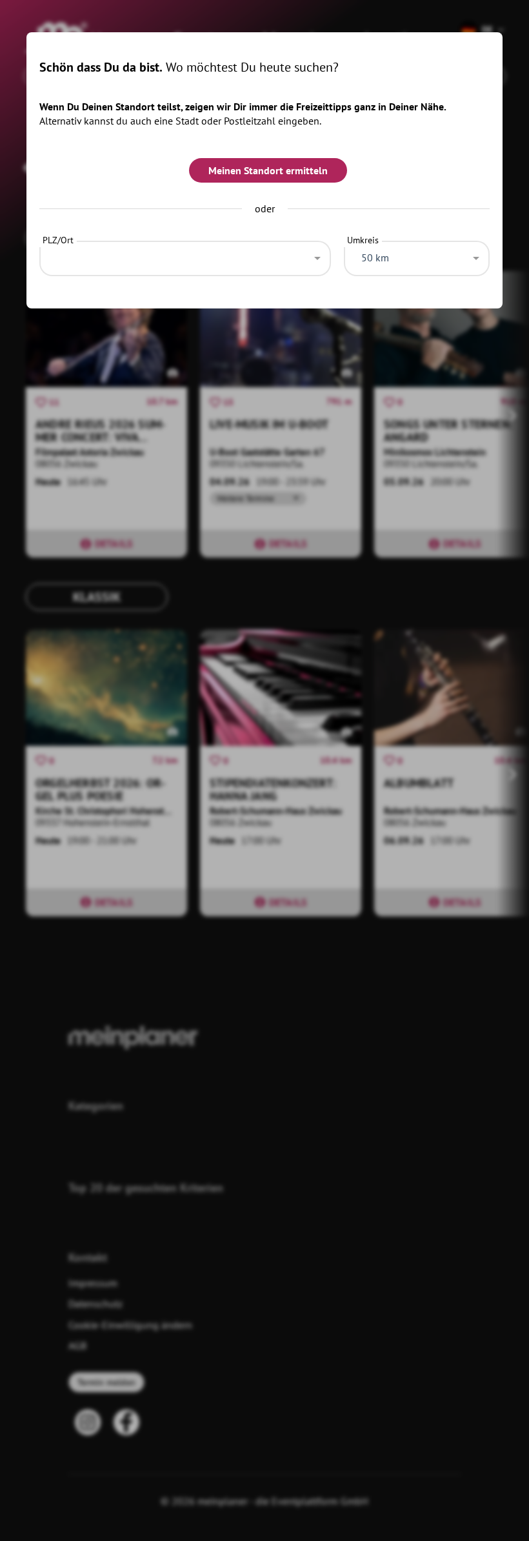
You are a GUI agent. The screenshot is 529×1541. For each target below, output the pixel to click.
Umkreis (363, 240)
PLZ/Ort (58, 240)
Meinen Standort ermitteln (268, 170)
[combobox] (185, 255)
